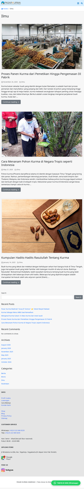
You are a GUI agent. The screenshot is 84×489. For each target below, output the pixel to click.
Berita (3, 373)
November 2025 (7, 352)
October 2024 (6, 362)
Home (5, 9)
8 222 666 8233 (14, 433)
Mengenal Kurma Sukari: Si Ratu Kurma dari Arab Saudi (22, 316)
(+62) (7, 433)
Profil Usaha (5, 398)
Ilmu (23, 82)
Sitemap (4, 418)
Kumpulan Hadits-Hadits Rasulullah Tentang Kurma (35, 258)
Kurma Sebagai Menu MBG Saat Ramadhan (17, 312)
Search (3, 293)
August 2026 (5, 345)
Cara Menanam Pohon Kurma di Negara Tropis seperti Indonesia (36, 163)
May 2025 (4, 355)
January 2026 (6, 348)
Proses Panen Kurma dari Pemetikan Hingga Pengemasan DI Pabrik (41, 75)
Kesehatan (5, 384)
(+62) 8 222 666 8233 (17, 430)
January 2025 (6, 359)
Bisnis (3, 377)
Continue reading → (11, 102)
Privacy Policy (6, 416)
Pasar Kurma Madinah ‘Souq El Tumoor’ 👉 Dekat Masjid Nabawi (25, 309)
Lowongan (5, 400)
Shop (3, 411)
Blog (3, 413)
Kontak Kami (6, 405)
